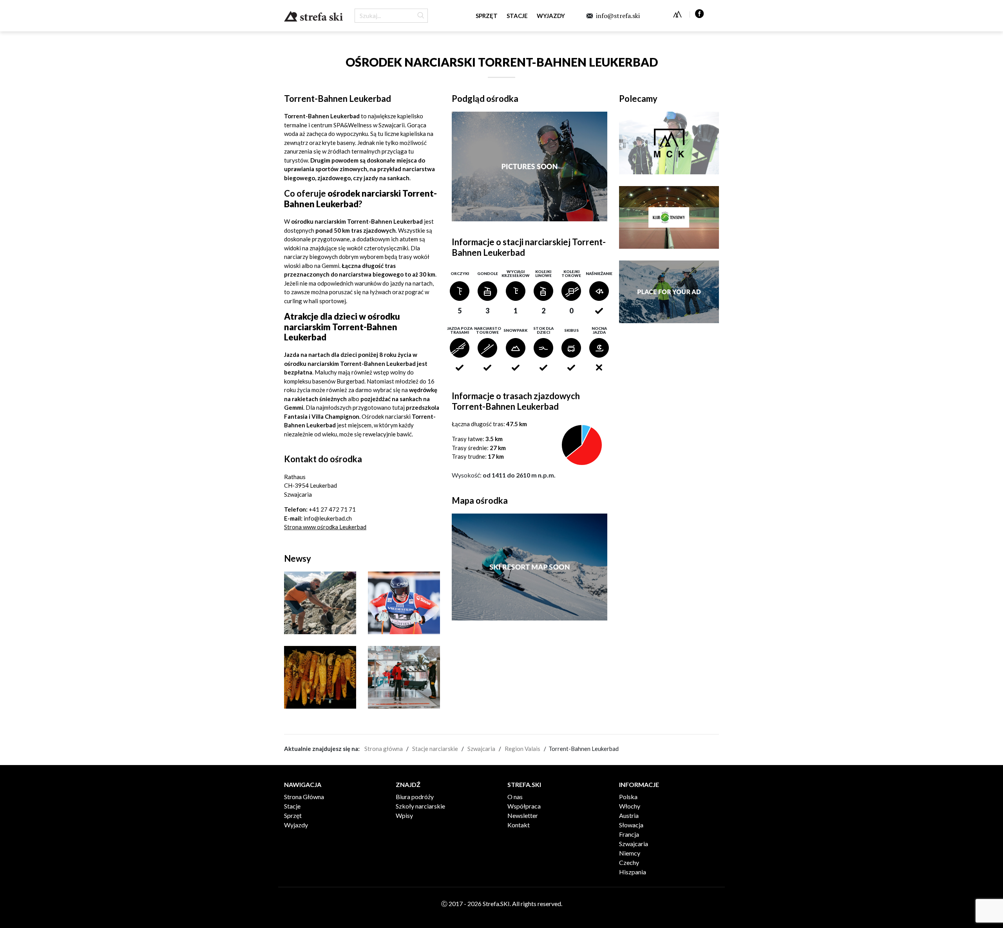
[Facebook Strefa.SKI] (699, 12)
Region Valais (522, 748)
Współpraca (524, 806)
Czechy (629, 862)
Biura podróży (415, 796)
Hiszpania (632, 872)
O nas (515, 796)
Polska (628, 796)
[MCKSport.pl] (677, 14)
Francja (629, 834)
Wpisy (404, 815)
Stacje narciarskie (435, 748)
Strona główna (383, 748)
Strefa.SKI (313, 16)
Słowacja (631, 825)
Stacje (517, 15)
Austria (629, 815)
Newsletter (522, 815)
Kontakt (518, 825)
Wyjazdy (551, 15)
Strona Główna (304, 796)
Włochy (629, 806)
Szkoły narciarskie (420, 806)
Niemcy (629, 853)
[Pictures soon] (530, 166)
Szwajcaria (481, 748)
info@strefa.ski (618, 16)
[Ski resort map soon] (530, 568)
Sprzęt (487, 15)
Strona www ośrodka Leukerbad (325, 526)
